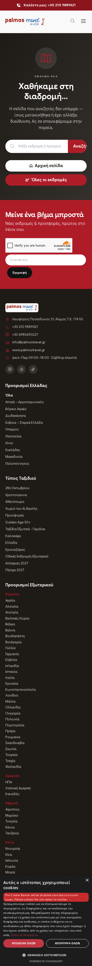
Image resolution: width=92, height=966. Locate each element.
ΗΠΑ (8, 782)
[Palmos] (24, 22)
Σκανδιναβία (15, 743)
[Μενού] (83, 21)
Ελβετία (11, 660)
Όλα (9, 395)
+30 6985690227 (25, 335)
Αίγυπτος (12, 809)
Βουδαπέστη (15, 636)
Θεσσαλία (13, 436)
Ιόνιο (9, 443)
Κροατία (11, 684)
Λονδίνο (11, 695)
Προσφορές (14, 515)
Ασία (9, 842)
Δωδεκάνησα (15, 416)
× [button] (87, 880)
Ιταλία (10, 678)
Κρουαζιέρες (15, 550)
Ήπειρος (12, 429)
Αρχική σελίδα (49, 165)
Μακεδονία (14, 457)
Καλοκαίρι (13, 536)
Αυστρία (11, 612)
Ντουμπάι (12, 849)
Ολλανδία (13, 707)
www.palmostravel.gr (28, 350)
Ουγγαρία (13, 713)
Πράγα (10, 731)
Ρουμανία (12, 737)
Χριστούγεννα (16, 495)
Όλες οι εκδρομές (49, 179)
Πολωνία (12, 719)
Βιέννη (10, 630)
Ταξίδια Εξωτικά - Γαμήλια (25, 529)
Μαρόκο (11, 815)
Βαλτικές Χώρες (17, 618)
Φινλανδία (13, 767)
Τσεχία (10, 761)
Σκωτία (11, 749)
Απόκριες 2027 (16, 563)
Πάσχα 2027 (14, 570)
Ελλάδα (11, 543)
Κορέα (10, 867)
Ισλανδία (12, 666)
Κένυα (10, 827)
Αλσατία (11, 607)
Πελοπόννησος (17, 464)
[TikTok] (33, 369)
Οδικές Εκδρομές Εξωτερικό (26, 556)
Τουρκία (11, 755)
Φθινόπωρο (14, 502)
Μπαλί (10, 872)
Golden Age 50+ (18, 522)
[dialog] (46, 921)
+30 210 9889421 (25, 327)
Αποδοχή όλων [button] (24, 943)
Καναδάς (12, 794)
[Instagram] (9, 369)
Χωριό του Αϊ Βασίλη (21, 509)
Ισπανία (11, 672)
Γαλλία (10, 648)
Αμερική (12, 776)
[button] (46, 955)
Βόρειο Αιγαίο (16, 409)
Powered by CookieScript (46, 961)
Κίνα (8, 855)
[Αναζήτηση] (72, 22)
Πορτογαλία (14, 725)
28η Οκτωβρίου (17, 488)
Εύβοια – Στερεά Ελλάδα (24, 423)
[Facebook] (21, 369)
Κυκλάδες (12, 450)
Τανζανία (12, 833)
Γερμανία (12, 654)
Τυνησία (11, 821)
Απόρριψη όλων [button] (67, 943)
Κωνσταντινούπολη (20, 690)
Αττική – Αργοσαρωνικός (24, 402)
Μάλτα (10, 701)
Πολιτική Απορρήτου (24, 935)
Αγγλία (10, 600)
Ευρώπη (12, 594)
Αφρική (11, 803)
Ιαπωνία (11, 860)
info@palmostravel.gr (28, 342)
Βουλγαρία (13, 642)
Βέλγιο (10, 624)
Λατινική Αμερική (18, 788)
